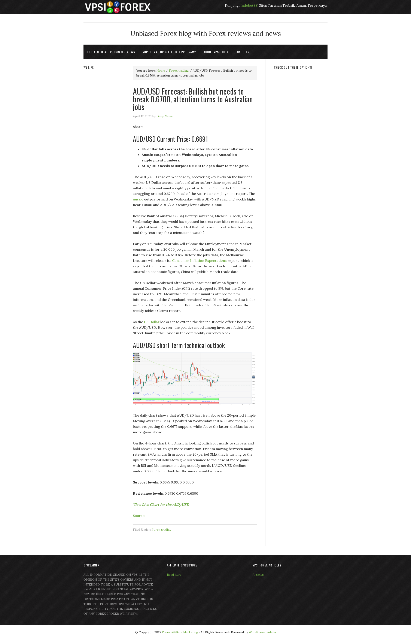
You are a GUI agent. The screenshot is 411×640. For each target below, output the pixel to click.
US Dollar (151, 322)
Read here (174, 575)
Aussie (138, 199)
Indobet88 (248, 5)
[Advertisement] (301, 138)
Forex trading (161, 530)
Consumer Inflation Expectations (199, 260)
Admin (271, 632)
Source (138, 516)
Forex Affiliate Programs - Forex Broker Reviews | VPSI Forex (117, 7)
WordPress (257, 632)
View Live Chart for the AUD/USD (161, 504)
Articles (258, 575)
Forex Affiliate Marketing (180, 632)
